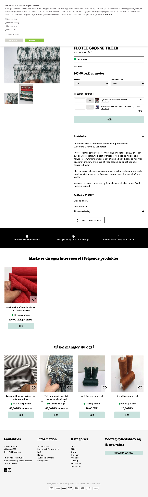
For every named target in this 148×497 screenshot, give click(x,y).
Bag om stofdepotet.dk (48, 449)
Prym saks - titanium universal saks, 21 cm (120, 107)
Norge (40, 455)
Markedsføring (13, 22)
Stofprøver (76, 463)
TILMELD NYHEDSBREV (123, 453)
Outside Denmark (45, 457)
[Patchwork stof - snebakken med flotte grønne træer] (32, 82)
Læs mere (107, 14)
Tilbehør (75, 455)
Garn (73, 452)
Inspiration (76, 466)
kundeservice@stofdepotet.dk (18, 460)
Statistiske (11, 29)
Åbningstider (43, 446)
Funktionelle (12, 26)
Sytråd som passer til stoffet (114, 100)
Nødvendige (12, 19)
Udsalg (74, 460)
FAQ (39, 452)
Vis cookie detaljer (12, 34)
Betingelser (42, 460)
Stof (73, 446)
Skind (73, 449)
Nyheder (75, 457)
